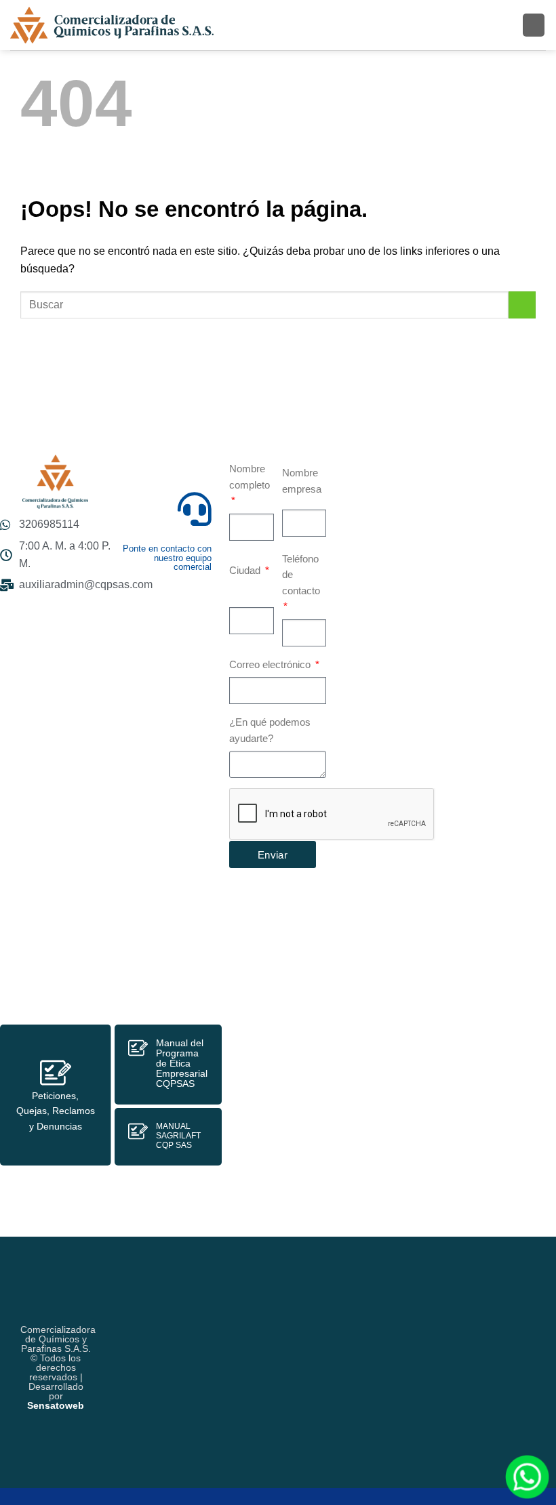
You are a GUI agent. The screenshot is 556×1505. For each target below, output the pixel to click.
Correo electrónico (271, 664)
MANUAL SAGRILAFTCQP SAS (178, 1135)
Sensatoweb (55, 1405)
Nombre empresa (301, 481)
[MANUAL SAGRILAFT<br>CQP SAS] (138, 1131)
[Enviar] (522, 304)
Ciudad (246, 570)
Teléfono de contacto (301, 575)
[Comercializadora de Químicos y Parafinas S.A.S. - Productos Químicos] (112, 25)
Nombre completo (249, 477)
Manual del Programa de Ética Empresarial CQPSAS (181, 1063)
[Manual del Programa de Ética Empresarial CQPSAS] (138, 1048)
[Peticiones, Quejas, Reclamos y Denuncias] (55, 1072)
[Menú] (534, 25)
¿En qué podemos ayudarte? (270, 730)
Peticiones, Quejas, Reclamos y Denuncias (55, 1111)
